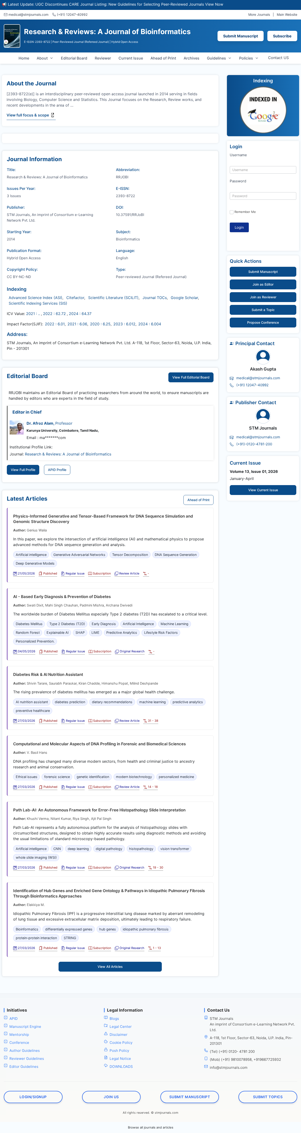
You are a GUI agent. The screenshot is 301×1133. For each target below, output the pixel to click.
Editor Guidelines (23, 1066)
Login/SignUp (33, 1096)
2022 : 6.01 (55, 324)
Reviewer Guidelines (26, 1058)
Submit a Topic (263, 310)
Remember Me (245, 212)
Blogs (114, 1018)
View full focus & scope (28, 115)
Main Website (287, 14)
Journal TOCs (155, 297)
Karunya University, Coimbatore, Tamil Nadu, (63, 430)
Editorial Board (74, 58)
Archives (191, 58)
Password (238, 181)
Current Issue (131, 58)
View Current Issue (263, 490)
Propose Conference (263, 322)
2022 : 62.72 (54, 313)
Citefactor (75, 297)
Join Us (111, 1096)
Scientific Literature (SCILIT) (113, 297)
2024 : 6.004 (149, 324)
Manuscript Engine (25, 1026)
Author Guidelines (24, 1050)
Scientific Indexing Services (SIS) (38, 303)
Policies (246, 58)
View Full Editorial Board (191, 377)
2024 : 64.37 (80, 313)
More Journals (259, 14)
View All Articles (110, 967)
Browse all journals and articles (150, 1127)
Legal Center (121, 1026)
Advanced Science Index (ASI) (35, 297)
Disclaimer (118, 1034)
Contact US (278, 57)
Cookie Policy (121, 1042)
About (42, 58)
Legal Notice (120, 1058)
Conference (19, 1042)
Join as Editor (263, 284)
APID (13, 1018)
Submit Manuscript (240, 36)
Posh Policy (119, 1050)
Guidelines (216, 58)
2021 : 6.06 (77, 324)
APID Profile (57, 470)
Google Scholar (184, 297)
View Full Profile (23, 470)
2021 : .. (33, 313)
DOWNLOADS (121, 1066)
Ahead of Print (163, 58)
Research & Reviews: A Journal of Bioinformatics (68, 454)
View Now (196, 4)
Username (238, 155)
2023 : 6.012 (124, 324)
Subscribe (282, 36)
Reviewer (103, 58)
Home (24, 58)
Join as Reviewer (263, 297)
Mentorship (19, 1034)
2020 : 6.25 (100, 324)
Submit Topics (268, 1096)
